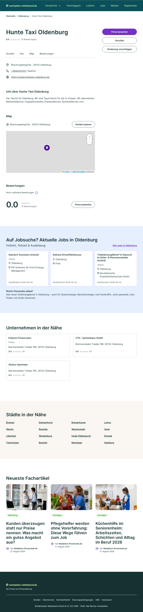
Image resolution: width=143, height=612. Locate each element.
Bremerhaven (79, 422)
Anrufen (119, 40)
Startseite (10, 16)
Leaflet (67, 171)
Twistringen (12, 442)
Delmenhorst (46, 422)
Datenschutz (48, 600)
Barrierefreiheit (63, 600)
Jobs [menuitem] (102, 5)
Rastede (43, 429)
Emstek (108, 436)
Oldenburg (23, 16)
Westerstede (78, 429)
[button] (47, 148)
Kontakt (37, 600)
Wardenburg (45, 436)
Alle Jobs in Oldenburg (125, 245)
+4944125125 (18, 71)
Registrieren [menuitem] (130, 5)
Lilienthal (11, 436)
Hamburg (109, 442)
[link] (27, 268)
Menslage (77, 442)
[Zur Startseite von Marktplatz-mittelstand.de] (21, 5)
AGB (97, 600)
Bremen (10, 422)
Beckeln (43, 442)
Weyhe (9, 429)
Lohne (107, 422)
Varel (107, 429)
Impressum (107, 600)
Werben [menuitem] (115, 5)
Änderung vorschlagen (119, 49)
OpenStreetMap (78, 171)
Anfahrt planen (83, 124)
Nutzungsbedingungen (82, 600)
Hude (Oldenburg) (81, 436)
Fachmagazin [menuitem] (74, 5)
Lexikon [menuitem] (90, 5)
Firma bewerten (83, 204)
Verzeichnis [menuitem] (51, 5)
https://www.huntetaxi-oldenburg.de (30, 77)
